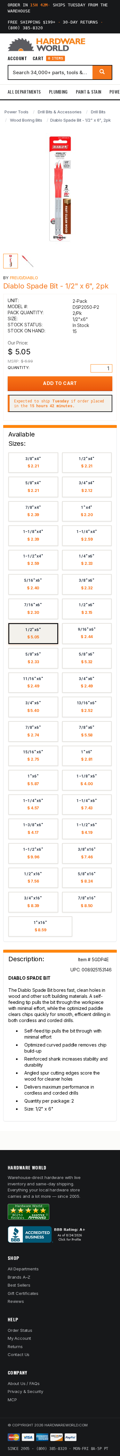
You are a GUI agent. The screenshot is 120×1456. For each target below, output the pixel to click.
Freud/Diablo (24, 277)
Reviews (16, 1301)
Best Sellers (19, 1285)
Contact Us (18, 1354)
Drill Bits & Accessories (60, 111)
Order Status (20, 1330)
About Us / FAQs (23, 1383)
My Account (19, 1338)
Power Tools (16, 111)
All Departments (24, 91)
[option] (33, 462)
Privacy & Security (25, 1391)
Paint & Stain (88, 91)
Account (17, 58)
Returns (15, 1346)
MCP (12, 1399)
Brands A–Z (19, 1277)
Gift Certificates (23, 1293)
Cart (48, 58)
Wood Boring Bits (26, 120)
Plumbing (58, 91)
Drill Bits (98, 111)
